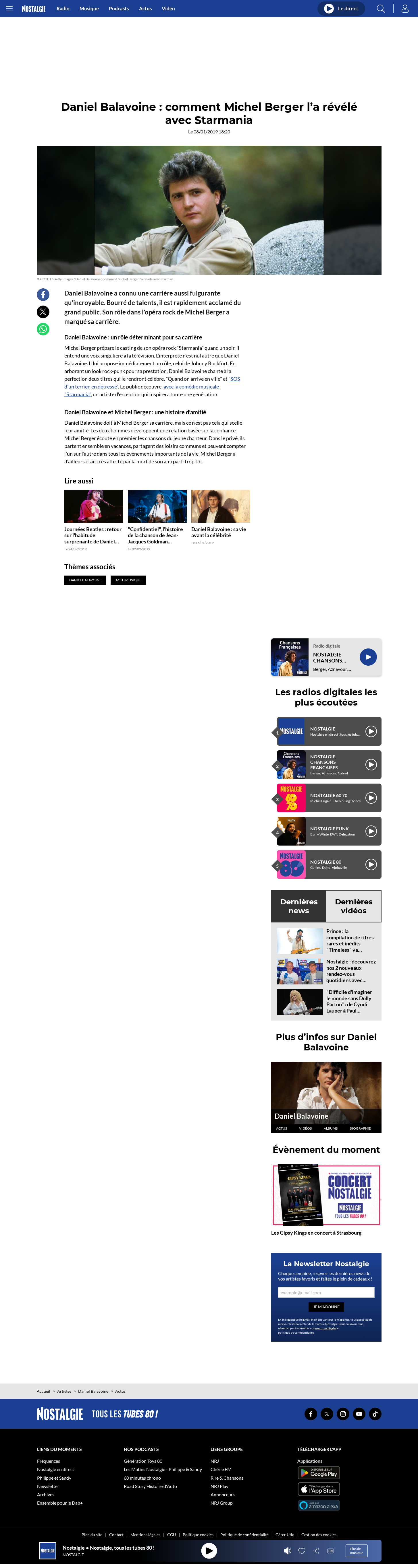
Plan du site (92, 1534)
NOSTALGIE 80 (325, 861)
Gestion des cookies (318, 1534)
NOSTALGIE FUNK (329, 828)
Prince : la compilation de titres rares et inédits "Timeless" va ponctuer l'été (350, 943)
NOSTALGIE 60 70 (328, 795)
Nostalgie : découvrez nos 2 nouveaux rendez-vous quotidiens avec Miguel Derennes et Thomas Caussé (351, 977)
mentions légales (325, 1328)
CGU (171, 1534)
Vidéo (168, 8)
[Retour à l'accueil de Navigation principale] (33, 8)
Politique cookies (198, 1534)
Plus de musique (356, 1550)
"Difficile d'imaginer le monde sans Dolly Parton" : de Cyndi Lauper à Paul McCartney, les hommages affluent (349, 1007)
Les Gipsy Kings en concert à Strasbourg (316, 1232)
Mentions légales (145, 1534)
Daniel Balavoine (301, 1116)
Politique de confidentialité (244, 1534)
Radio (63, 8)
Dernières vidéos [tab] (354, 906)
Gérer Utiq (285, 1534)
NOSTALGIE (322, 728)
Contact (116, 1534)
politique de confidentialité (296, 1332)
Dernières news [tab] (299, 906)
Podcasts (119, 8)
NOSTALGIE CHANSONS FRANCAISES (329, 658)
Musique (89, 8)
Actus (145, 8)
